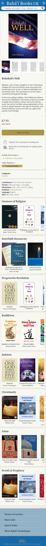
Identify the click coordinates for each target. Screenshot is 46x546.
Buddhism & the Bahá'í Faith (11, 344)
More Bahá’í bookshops (17, 531)
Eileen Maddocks (27, 385)
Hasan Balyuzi (29, 464)
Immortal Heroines (35, 267)
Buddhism (8, 315)
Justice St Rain (14, 271)
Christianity (9, 392)
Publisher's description (14, 158)
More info (9, 519)
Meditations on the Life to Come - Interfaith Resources (14, 268)
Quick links (10, 525)
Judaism (5, 176)
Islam (5, 431)
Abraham (10, 306)
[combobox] (23, 8)
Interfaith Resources (14, 239)
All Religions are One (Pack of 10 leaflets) (29, 231)
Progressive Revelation (15, 278)
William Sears (9, 423)
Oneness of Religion (14, 201)
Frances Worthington (9, 309)
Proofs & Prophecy (13, 470)
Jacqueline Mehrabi (35, 269)
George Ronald (12, 166)
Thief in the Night (9, 421)
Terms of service (13, 514)
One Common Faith (9, 230)
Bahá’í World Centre (9, 232)
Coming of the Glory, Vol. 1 (27, 383)
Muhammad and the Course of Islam (29, 461)
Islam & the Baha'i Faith (9, 460)
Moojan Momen (11, 346)
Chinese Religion (28, 344)
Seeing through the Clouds (27, 421)
